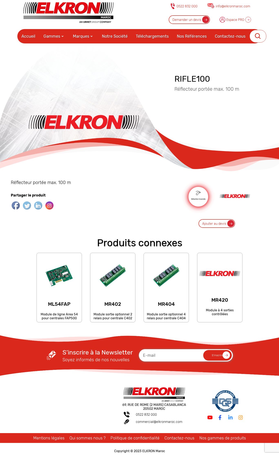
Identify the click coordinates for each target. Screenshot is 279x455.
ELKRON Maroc (153, 451)
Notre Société (115, 36)
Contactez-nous (230, 36)
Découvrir (59, 320)
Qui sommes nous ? (87, 438)
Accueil (28, 36)
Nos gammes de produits (222, 438)
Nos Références (192, 36)
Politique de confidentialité (135, 438)
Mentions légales (49, 438)
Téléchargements (152, 36)
